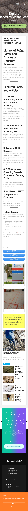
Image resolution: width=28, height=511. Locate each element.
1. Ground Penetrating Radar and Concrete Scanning (12, 101)
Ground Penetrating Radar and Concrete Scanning (18, 398)
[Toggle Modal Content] (20, 4)
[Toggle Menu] (17, 4)
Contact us (19, 232)
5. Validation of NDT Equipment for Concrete (13, 194)
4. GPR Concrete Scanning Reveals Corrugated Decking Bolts (13, 173)
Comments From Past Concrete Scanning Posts (19, 388)
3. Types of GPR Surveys (11, 149)
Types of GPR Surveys (19, 377)
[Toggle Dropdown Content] (24, 4)
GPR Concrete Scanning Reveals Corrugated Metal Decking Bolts (19, 370)
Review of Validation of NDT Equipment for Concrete (11, 353)
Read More (6, 364)
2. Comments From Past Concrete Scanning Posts (13, 128)
